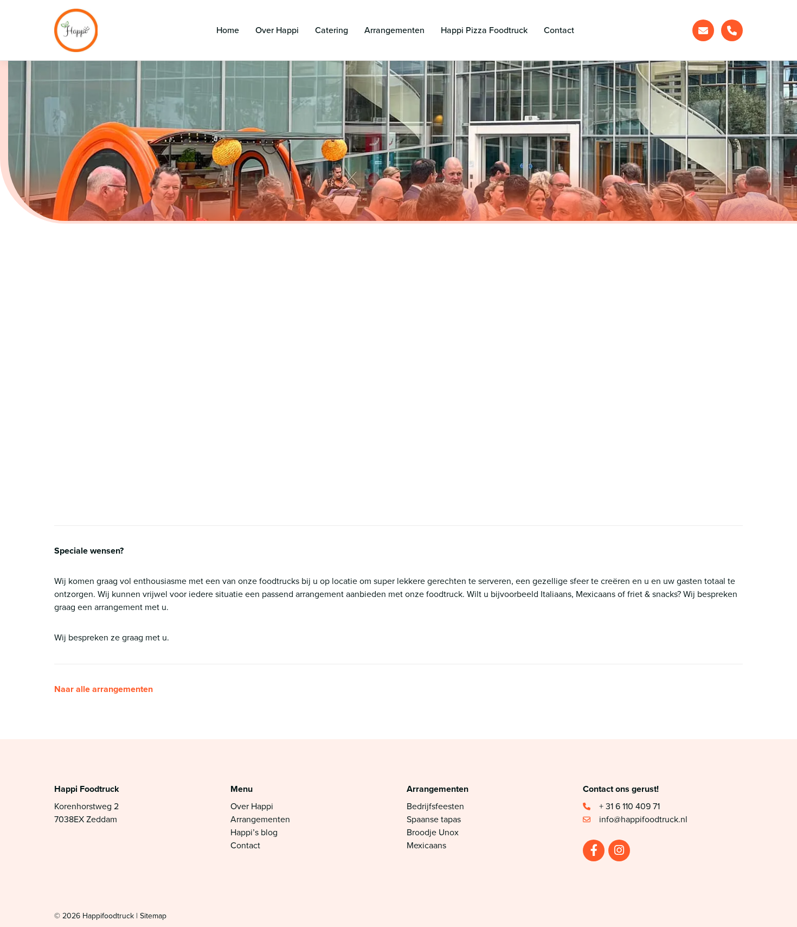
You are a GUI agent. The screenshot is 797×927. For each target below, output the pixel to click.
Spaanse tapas (434, 819)
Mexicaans (595, 594)
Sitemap (153, 916)
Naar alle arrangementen (103, 689)
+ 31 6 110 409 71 (630, 806)
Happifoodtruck (108, 916)
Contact (245, 845)
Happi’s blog (254, 832)
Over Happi (251, 806)
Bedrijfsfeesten (435, 806)
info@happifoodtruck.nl (152, 437)
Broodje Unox (433, 832)
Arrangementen (260, 819)
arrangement (118, 607)
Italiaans (556, 594)
